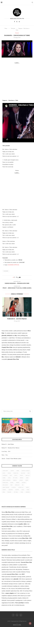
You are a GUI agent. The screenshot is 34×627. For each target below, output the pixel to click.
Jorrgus (15, 480)
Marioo (17, 482)
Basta (4, 473)
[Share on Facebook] (16, 277)
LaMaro (21, 480)
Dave (11, 475)
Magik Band (5, 482)
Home (6, 28)
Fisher (4, 477)
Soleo (22, 489)
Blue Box (23, 473)
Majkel (12, 482)
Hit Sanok (15, 477)
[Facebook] (14, 21)
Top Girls (16, 492)
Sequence (10, 489)
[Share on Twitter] (18, 277)
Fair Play (28, 475)
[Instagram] (19, 21)
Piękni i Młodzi (6, 487)
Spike (4, 492)
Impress (21, 477)
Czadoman (5, 475)
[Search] (32, 2)
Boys (29, 473)
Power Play (21, 487)
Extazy (21, 475)
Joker (27, 477)
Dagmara (6, 271)
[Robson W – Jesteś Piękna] (17, 307)
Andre (17, 470)
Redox (27, 487)
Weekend (28, 492)
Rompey (4, 489)
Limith (26, 480)
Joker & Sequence (7, 480)
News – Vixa (5, 455)
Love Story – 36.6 (6, 451)
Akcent (12, 470)
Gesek (9, 477)
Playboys (14, 487)
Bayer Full (15, 473)
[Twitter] (16, 21)
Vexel (21, 492)
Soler (28, 489)
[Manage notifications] (30, 623)
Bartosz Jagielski (26, 470)
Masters (24, 482)
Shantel (17, 489)
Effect (15, 475)
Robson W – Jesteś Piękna (17, 319)
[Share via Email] (19, 277)
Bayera (9, 473)
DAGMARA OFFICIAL (13, 264)
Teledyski (13, 28)
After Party (5, 470)
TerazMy (9, 492)
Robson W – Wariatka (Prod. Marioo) (10, 447)
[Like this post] (14, 277)
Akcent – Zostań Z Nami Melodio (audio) (11, 458)
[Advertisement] (17, 81)
